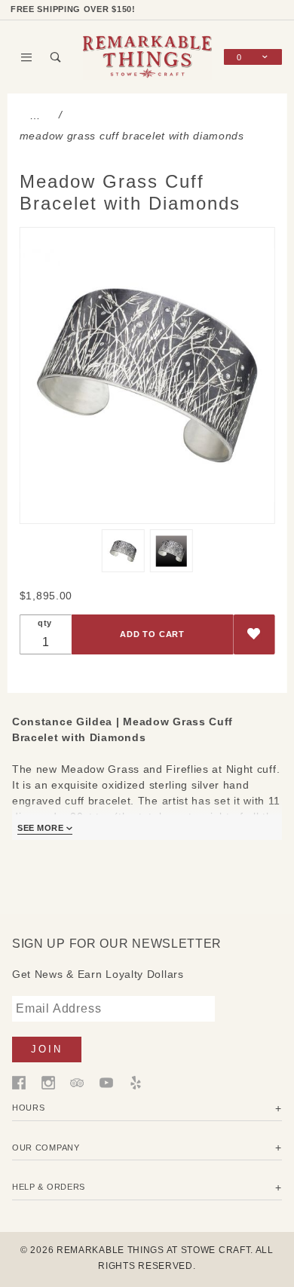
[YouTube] (106, 1082)
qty (45, 622)
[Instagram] (48, 1082)
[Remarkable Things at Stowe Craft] (147, 56)
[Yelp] (135, 1082)
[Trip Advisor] (77, 1082)
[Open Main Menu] (26, 57)
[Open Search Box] (56, 57)
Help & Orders (48, 1186)
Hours (28, 1107)
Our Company (46, 1147)
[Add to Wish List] (253, 634)
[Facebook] (19, 1082)
